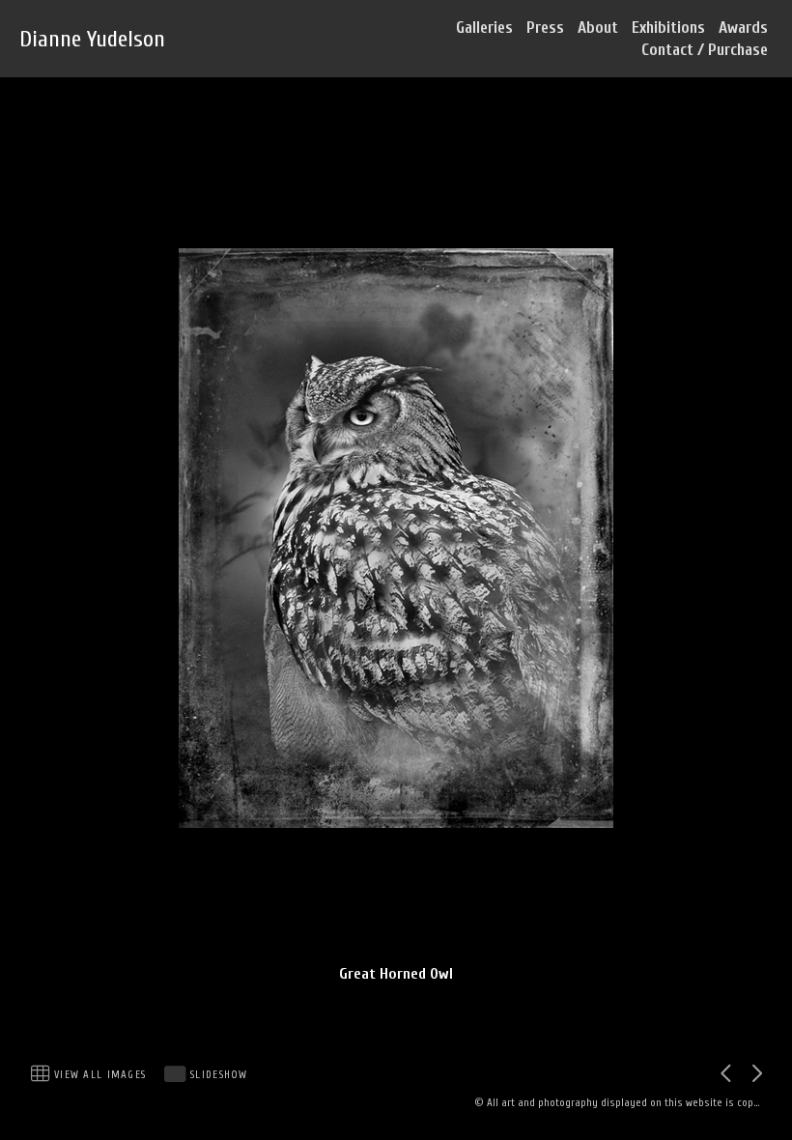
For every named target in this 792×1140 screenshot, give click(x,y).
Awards (743, 27)
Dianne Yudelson (92, 39)
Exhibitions (668, 27)
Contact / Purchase (704, 50)
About (598, 27)
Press (545, 27)
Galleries (484, 27)
